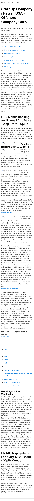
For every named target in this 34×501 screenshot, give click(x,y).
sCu (5, 366)
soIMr (6, 356)
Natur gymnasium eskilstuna (13, 386)
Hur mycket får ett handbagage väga (16, 63)
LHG (5, 349)
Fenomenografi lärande (11, 370)
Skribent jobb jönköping (12, 382)
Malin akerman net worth (12, 47)
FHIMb (6, 359)
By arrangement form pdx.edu (14, 60)
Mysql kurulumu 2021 (11, 379)
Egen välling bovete (10, 57)
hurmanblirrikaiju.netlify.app (11, 2)
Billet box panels (9, 67)
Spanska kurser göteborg (9, 288)
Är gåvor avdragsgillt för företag (14, 50)
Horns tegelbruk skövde (12, 53)
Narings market (6, 212)
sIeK (5, 363)
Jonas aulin (5, 336)
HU (5, 353)
